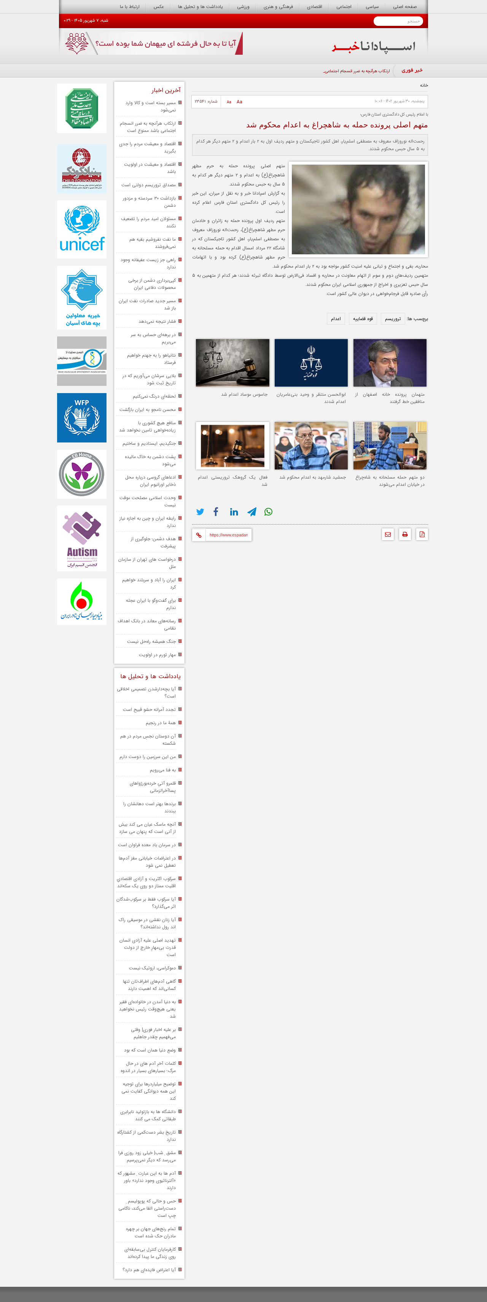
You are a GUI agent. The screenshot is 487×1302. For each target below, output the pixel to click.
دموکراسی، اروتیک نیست (152, 968)
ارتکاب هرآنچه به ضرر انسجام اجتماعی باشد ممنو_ (348, 71)
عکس (159, 6)
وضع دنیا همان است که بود (150, 1050)
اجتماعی (344, 6)
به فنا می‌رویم (163, 770)
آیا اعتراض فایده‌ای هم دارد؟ (149, 1269)
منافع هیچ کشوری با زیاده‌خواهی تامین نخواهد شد (147, 426)
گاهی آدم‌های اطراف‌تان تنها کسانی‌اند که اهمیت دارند (149, 985)
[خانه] (373, 52)
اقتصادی (314, 6)
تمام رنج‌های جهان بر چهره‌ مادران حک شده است (151, 1232)
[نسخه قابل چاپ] (403, 536)
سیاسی (372, 6)
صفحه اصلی (405, 6)
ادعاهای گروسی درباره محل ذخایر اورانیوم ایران (150, 481)
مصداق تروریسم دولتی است (148, 185)
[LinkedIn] (235, 511)
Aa (239, 102)
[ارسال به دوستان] (386, 536)
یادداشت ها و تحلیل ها (200, 6)
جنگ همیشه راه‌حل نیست (151, 641)
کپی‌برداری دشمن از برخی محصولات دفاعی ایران (152, 284)
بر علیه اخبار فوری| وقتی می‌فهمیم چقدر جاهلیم (153, 1033)
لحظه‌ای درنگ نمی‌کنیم (154, 396)
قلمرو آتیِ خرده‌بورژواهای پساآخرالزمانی (153, 787)
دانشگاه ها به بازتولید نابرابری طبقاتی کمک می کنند (148, 1115)
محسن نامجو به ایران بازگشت (147, 409)
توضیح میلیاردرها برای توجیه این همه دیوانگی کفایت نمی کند (148, 1091)
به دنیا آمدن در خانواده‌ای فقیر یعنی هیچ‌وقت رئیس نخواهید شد (147, 1009)
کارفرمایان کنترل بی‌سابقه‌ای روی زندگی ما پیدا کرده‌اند (150, 1253)
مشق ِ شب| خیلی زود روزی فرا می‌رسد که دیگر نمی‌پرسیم (147, 1156)
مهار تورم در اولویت (157, 654)
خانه (424, 85)
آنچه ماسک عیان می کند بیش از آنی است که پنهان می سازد (147, 828)
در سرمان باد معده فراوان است (147, 844)
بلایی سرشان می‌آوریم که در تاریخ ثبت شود (149, 379)
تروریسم (393, 318)
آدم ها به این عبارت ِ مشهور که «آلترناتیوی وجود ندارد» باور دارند (147, 1180)
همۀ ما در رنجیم (161, 722)
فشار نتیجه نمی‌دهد (157, 321)
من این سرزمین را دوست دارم (147, 756)
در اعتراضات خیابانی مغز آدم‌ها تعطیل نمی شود (147, 862)
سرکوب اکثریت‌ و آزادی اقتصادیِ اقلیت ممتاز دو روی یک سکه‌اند (146, 882)
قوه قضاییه (363, 318)
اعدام (336, 318)
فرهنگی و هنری (278, 6)
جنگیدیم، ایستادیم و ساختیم (149, 443)
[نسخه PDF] (420, 536)
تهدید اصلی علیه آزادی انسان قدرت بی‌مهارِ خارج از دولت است (147, 947)
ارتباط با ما (130, 6)
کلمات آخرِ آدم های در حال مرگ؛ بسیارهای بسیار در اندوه (148, 1067)
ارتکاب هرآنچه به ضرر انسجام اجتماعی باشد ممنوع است (148, 127)
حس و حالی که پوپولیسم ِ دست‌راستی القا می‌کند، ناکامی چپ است (147, 1208)
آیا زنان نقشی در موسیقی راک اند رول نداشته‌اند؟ (147, 923)
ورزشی (243, 6)
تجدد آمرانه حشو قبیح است (149, 709)
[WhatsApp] (269, 511)
